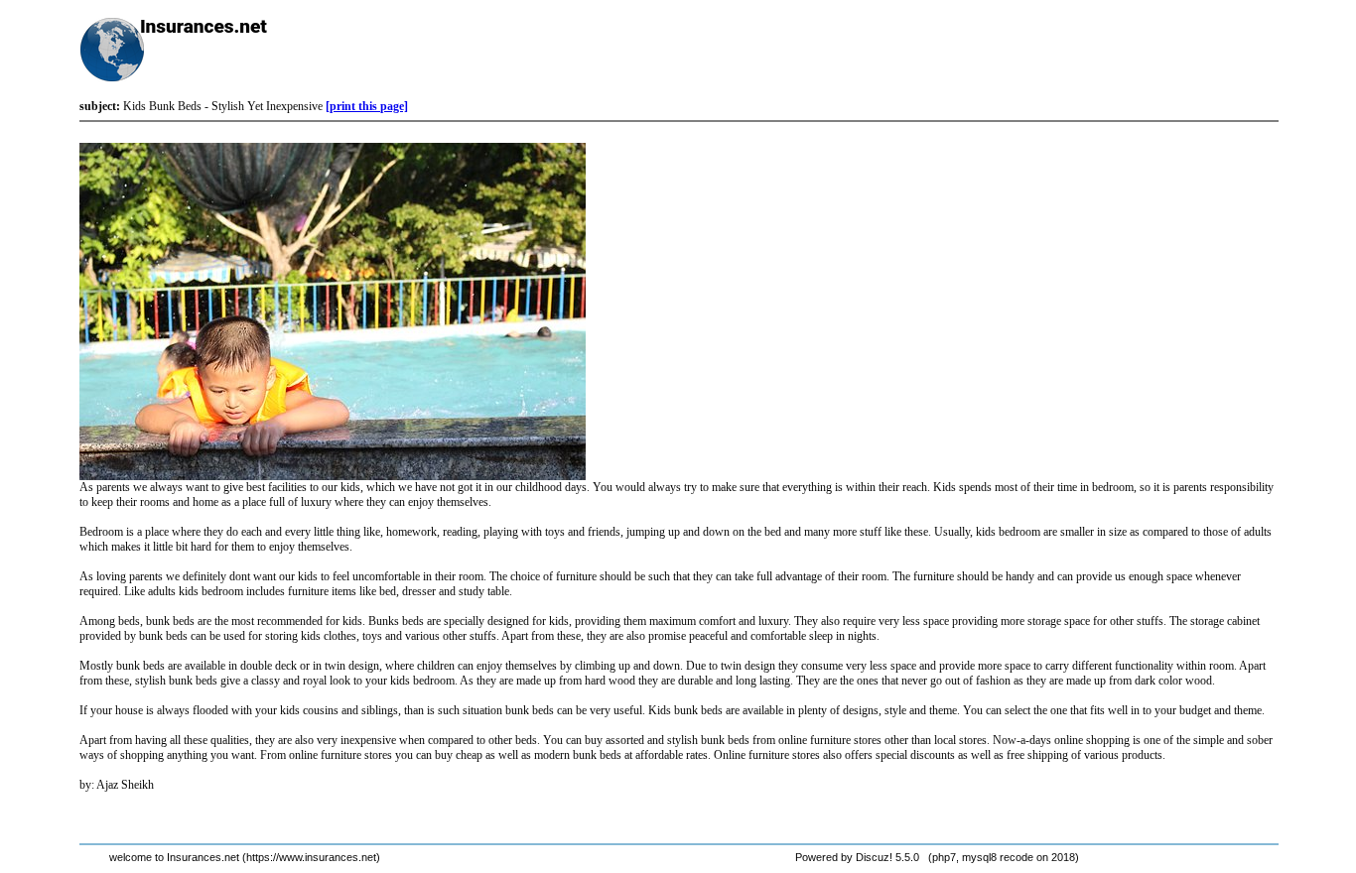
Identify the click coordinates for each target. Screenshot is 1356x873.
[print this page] (367, 106)
